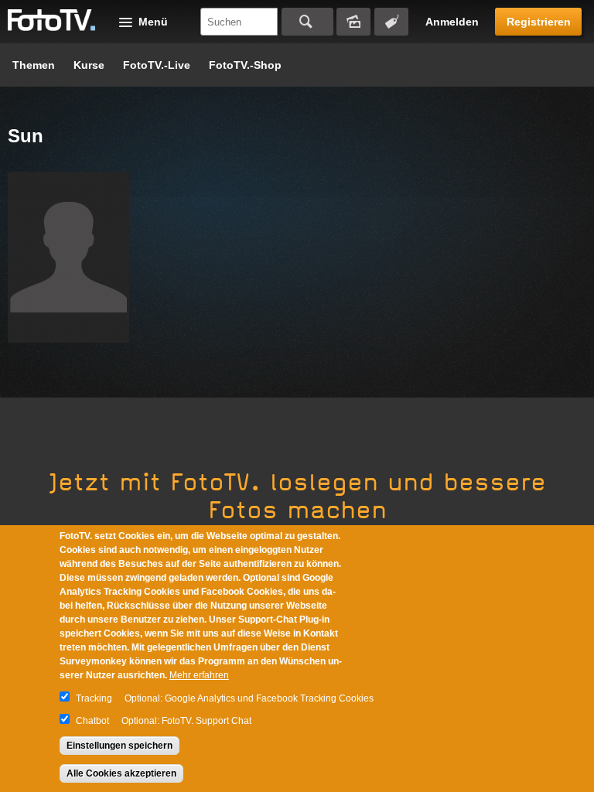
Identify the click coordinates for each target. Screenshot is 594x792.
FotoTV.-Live (156, 65)
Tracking (94, 698)
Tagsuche (391, 22)
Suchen (307, 22)
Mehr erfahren (199, 675)
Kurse (88, 65)
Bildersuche (353, 22)
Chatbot (92, 720)
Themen (33, 65)
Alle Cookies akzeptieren (121, 773)
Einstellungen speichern (119, 745)
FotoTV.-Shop (245, 65)
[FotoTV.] (52, 20)
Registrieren (539, 21)
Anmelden (452, 21)
